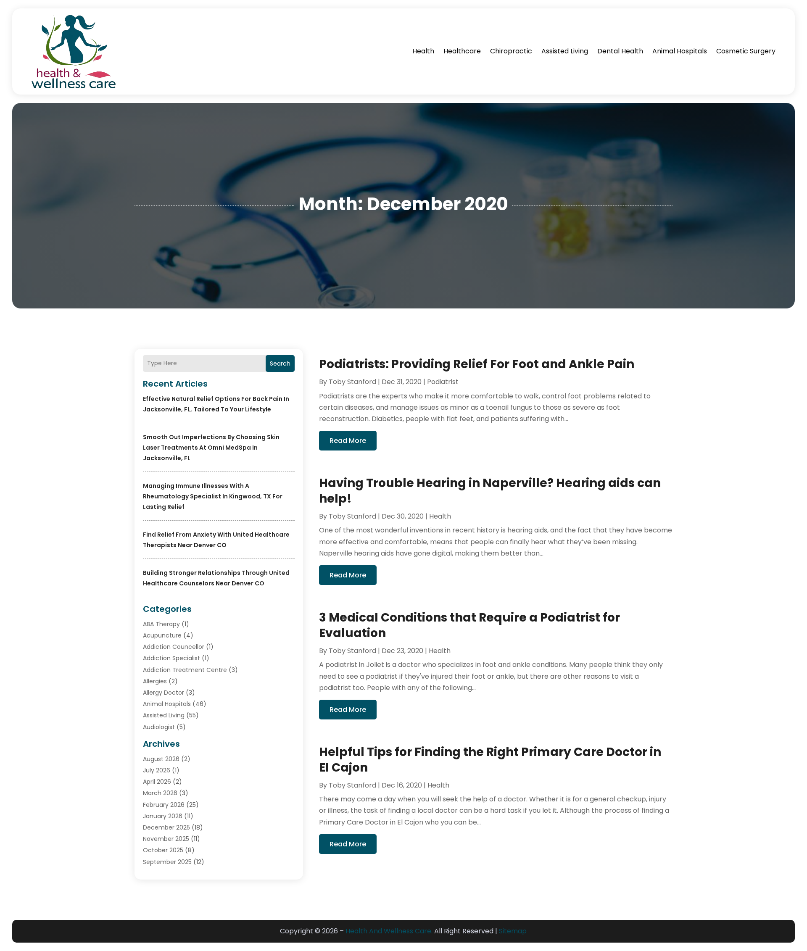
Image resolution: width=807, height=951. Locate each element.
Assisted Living (564, 51)
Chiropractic (511, 51)
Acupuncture (162, 635)
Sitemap (513, 931)
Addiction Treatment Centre (185, 670)
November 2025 (166, 839)
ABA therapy (161, 624)
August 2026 (161, 759)
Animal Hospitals (679, 51)
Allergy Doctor (163, 692)
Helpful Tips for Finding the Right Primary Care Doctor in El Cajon (490, 759)
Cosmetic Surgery (745, 51)
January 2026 (162, 816)
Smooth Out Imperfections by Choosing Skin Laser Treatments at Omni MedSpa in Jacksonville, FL (211, 447)
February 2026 (164, 805)
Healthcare (462, 51)
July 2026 (156, 770)
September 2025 (167, 862)
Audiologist (159, 727)
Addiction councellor (173, 647)
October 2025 (163, 850)
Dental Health (620, 51)
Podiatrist (443, 382)
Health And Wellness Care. (389, 931)
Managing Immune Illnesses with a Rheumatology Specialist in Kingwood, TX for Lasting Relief (212, 496)
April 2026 (157, 781)
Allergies (155, 681)
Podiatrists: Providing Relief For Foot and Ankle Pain (476, 364)
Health (423, 51)
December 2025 (166, 827)
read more (348, 440)
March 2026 (160, 793)
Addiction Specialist (171, 658)
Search (280, 363)
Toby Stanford (352, 382)
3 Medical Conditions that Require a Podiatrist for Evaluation (469, 625)
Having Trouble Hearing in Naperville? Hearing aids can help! (490, 490)
